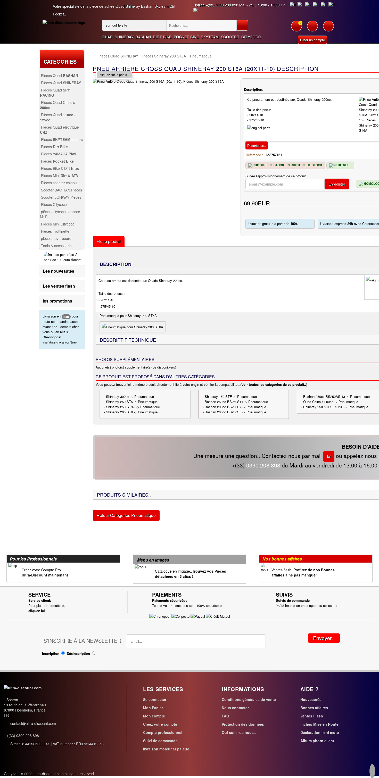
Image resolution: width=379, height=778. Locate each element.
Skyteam (210, 36)
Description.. (256, 145)
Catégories (60, 61)
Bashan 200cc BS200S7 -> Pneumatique (235, 406)
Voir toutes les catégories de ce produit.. (273, 384)
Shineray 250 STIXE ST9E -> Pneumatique (335, 406)
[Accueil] (95, 56)
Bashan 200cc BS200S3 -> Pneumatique (235, 411)
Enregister (336, 184)
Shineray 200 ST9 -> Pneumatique (132, 411)
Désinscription (78, 653)
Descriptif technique (128, 339)
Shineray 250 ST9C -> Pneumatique (133, 406)
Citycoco (251, 36)
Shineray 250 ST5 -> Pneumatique (132, 401)
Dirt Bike (162, 36)
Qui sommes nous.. (239, 732)
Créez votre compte (160, 724)
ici (329, 456)
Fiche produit (109, 241)
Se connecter (154, 699)
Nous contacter (235, 707)
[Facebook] (372, 771)
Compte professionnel (162, 732)
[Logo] (64, 22)
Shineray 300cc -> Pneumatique (130, 396)
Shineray (124, 36)
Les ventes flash (59, 286)
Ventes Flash (311, 715)
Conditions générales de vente (249, 699)
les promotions (57, 301)
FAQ (225, 715)
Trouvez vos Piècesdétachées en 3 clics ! (190, 573)
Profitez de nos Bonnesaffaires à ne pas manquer (303, 572)
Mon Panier (153, 707)
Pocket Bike (186, 36)
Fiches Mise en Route (319, 724)
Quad (107, 36)
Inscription (50, 653)
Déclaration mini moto (319, 732)
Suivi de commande (160, 740)
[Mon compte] (312, 28)
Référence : (254, 154)
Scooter (230, 36)
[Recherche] (242, 25)
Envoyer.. (324, 638)
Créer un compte (312, 39)
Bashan (143, 36)
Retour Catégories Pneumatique (126, 515)
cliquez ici (36, 610)
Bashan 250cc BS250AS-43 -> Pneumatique (336, 396)
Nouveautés (311, 699)
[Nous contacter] (328, 28)
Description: (253, 89)
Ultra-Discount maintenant (45, 575)
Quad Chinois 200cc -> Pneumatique (330, 401)
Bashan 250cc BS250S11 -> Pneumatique (236, 401)
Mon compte (154, 715)
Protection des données (243, 724)
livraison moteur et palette (166, 748)
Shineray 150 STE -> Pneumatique (231, 396)
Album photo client (317, 740)
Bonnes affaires (314, 707)
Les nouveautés (58, 271)
